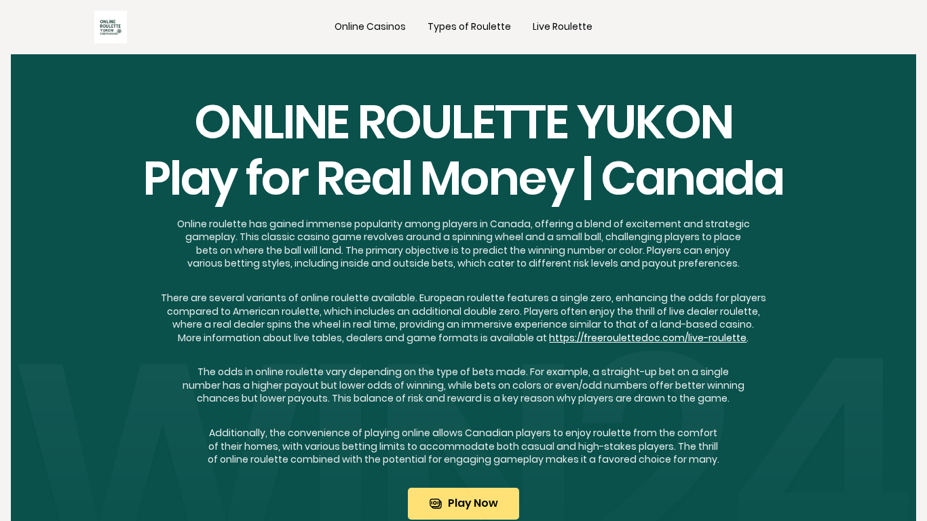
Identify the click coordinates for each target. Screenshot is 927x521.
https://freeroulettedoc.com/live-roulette (647, 338)
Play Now (473, 503)
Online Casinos (370, 26)
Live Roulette (562, 26)
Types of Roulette (469, 26)
